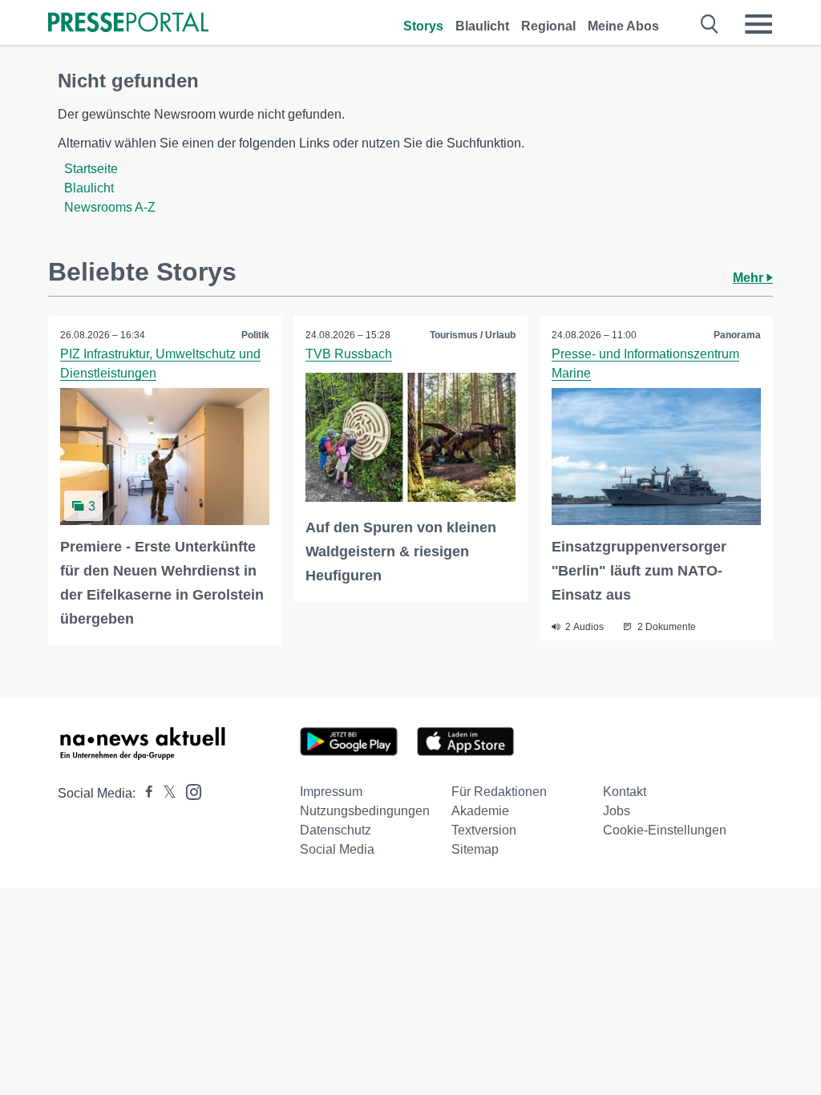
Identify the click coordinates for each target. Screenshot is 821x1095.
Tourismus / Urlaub (473, 335)
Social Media (337, 849)
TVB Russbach (348, 354)
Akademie (480, 811)
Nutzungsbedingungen (365, 811)
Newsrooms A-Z (110, 207)
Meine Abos (623, 26)
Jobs (616, 811)
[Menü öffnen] (758, 24)
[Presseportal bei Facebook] (144, 793)
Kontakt (624, 791)
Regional (548, 26)
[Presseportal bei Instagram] (188, 791)
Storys (423, 26)
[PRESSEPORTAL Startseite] (128, 24)
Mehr (749, 278)
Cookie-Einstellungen (664, 830)
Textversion (483, 830)
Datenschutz (335, 830)
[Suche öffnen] (710, 24)
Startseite (91, 169)
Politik (255, 335)
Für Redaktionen (499, 791)
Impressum (331, 791)
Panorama (737, 335)
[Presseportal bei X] (164, 793)
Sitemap (475, 849)
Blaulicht (482, 26)
